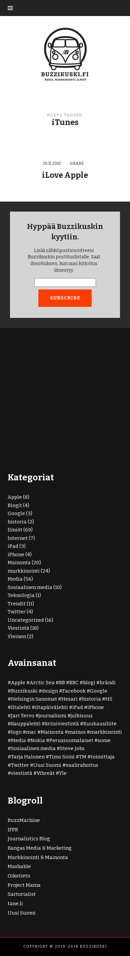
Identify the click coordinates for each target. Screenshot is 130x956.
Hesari (69, 699)
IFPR (13, 830)
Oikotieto (19, 876)
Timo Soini (62, 757)
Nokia (37, 740)
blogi (89, 683)
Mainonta (19, 563)
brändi (108, 683)
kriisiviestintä (62, 724)
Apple (15, 497)
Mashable (19, 866)
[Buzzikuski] (65, 53)
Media (15, 579)
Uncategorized (26, 620)
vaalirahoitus (82, 765)
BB (62, 683)
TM (82, 757)
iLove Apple (65, 175)
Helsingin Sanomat (34, 699)
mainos (77, 732)
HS (108, 699)
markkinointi (24, 571)
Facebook (74, 691)
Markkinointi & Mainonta (38, 857)
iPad (13, 546)
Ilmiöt (15, 530)
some (104, 740)
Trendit (17, 604)
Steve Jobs (72, 748)
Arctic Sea (42, 683)
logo (16, 732)
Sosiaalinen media (30, 587)
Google (16, 513)
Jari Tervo (22, 716)
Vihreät (46, 773)
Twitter (17, 612)
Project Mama (24, 885)
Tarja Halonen (28, 757)
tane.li (15, 904)
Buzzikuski (24, 691)
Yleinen (17, 636)
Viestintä (18, 628)
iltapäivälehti (51, 707)
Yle (63, 773)
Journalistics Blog (29, 839)
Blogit (15, 505)
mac (31, 732)
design (50, 691)
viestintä (21, 773)
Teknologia (21, 595)
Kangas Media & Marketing (40, 848)
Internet (18, 538)
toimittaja (103, 757)
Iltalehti (21, 707)
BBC (74, 683)
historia (17, 522)
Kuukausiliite (100, 724)
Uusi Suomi (47, 765)
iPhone (16, 555)
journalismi (52, 716)
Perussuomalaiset (71, 740)
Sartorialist (22, 894)
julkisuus (82, 716)
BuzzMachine (24, 820)
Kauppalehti (26, 724)
